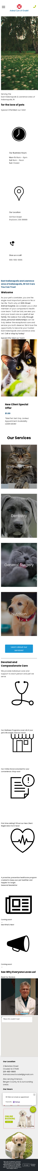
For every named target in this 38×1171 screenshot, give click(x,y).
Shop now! (16, 771)
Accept (26, 1165)
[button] (33, 1109)
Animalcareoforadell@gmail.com (18, 1074)
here (17, 826)
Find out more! (20, 733)
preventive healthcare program (24, 877)
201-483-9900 (9, 1071)
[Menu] (3, 7)
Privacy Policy (33, 1165)
